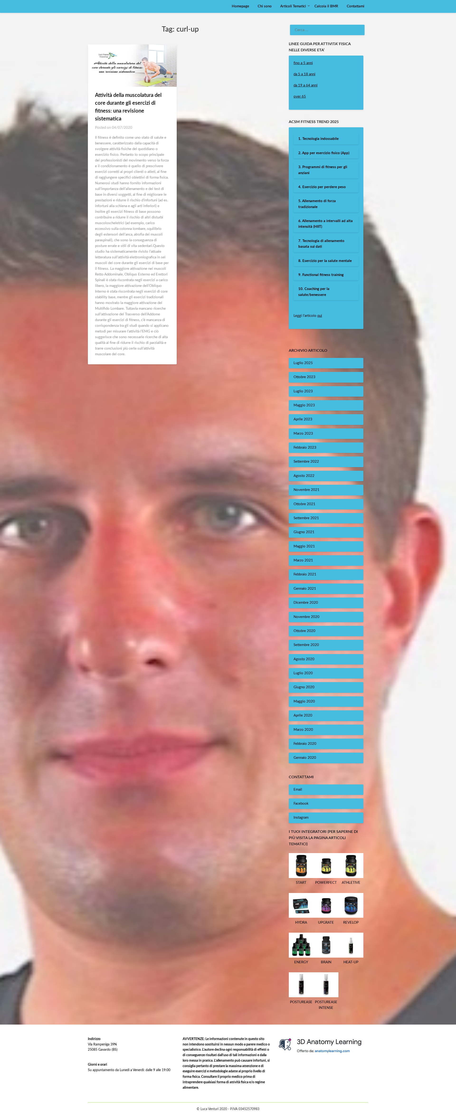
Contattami (355, 6)
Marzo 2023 (303, 433)
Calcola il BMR (326, 6)
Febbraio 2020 (305, 744)
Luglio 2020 (303, 673)
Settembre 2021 (306, 518)
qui (319, 316)
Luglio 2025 (303, 363)
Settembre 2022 (306, 461)
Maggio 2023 (304, 405)
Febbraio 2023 (305, 447)
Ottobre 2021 (304, 504)
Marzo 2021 (303, 560)
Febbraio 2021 (305, 574)
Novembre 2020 (306, 617)
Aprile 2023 (303, 419)
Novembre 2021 (306, 490)
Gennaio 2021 (305, 588)
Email (298, 789)
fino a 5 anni (303, 63)
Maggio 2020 (304, 701)
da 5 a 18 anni (304, 74)
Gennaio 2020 (305, 758)
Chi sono (265, 6)
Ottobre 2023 (304, 377)
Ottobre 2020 (304, 631)
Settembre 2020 (306, 645)
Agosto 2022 (304, 476)
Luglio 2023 (303, 391)
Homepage (240, 6)
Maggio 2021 (304, 546)
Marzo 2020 (303, 729)
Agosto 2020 (304, 659)
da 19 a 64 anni (306, 85)
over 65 (300, 96)
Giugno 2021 (304, 532)
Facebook (301, 803)
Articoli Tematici (293, 6)
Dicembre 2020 (306, 602)
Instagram (301, 817)
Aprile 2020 (303, 715)
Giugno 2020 (304, 687)
